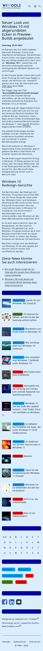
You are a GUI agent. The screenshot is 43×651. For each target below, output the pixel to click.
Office (29, 576)
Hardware (21, 582)
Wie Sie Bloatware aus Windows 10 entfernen (26, 345)
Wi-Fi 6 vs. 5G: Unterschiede (25, 501)
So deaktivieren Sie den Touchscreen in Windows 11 (26, 444)
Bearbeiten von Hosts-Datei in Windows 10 (27, 330)
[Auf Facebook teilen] (4, 602)
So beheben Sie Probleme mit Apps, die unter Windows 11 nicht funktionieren (27, 428)
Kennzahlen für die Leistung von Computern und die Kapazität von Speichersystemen (26, 390)
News (18, 14)
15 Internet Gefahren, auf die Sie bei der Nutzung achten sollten (26, 317)
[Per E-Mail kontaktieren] (19, 602)
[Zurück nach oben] (37, 645)
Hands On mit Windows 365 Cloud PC (26, 302)
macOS (25, 124)
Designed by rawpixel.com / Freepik (19, 619)
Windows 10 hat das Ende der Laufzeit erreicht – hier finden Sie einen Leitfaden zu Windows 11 (21, 409)
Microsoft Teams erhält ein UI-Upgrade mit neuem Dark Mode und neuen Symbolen (22, 272)
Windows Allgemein (12, 576)
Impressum (34, 641)
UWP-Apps (7, 86)
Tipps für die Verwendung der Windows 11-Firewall (26, 473)
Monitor (28, 456)
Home (7, 14)
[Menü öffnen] (39, 6)
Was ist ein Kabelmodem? (24, 514)
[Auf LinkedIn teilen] (11, 602)
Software (7, 582)
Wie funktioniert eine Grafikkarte (27, 373)
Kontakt (6, 641)
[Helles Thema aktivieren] (35, 6)
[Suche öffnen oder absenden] (29, 6)
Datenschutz (20, 641)
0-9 (4, 537)
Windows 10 (24, 569)
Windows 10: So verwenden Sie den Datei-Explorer (26, 487)
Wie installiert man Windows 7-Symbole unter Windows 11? (26, 360)
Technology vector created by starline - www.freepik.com (21, 625)
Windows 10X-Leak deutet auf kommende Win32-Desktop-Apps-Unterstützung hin (21, 282)
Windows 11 (8, 569)
